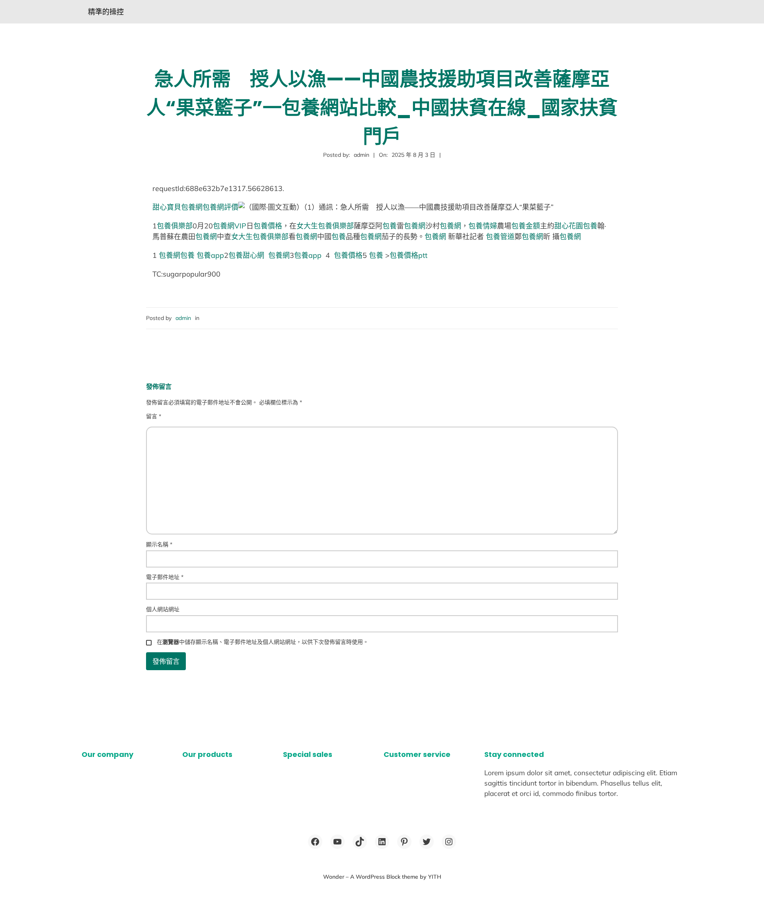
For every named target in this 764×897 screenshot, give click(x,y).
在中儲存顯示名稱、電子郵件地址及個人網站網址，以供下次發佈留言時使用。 (262, 641)
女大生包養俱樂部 (325, 225)
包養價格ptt (408, 255)
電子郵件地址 (164, 577)
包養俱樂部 (175, 225)
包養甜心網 (246, 255)
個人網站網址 (162, 609)
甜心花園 (568, 225)
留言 (153, 416)
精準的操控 (106, 11)
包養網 (414, 225)
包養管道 (500, 236)
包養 (389, 225)
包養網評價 (220, 207)
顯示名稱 (159, 544)
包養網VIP (229, 225)
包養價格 (267, 225)
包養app (210, 255)
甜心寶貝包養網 (177, 207)
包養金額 (525, 225)
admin (183, 318)
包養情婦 (482, 225)
